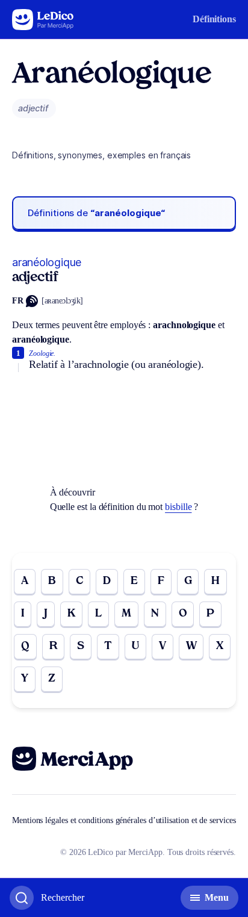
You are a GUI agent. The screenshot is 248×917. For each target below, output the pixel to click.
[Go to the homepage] (43, 19)
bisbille (178, 507)
